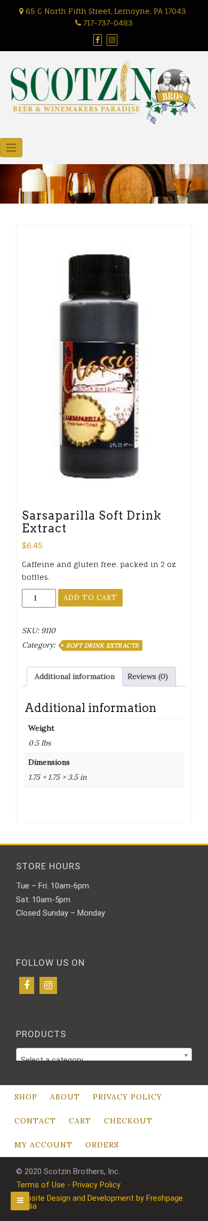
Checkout (128, 1121)
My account (43, 1145)
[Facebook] (26, 985)
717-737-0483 (107, 22)
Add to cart (90, 597)
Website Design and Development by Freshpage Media (99, 1202)
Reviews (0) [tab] (147, 676)
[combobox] (104, 1055)
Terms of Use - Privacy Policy (68, 1185)
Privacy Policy (127, 1097)
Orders (102, 1145)
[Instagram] (48, 985)
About (65, 1097)
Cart (80, 1121)
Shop (25, 1097)
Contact (35, 1121)
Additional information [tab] (75, 676)
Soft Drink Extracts (102, 645)
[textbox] (104, 1059)
